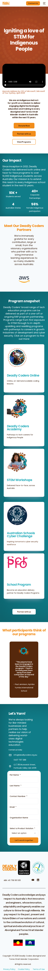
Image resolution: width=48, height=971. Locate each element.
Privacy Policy (9, 969)
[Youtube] (32, 879)
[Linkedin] (38, 879)
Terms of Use (39, 969)
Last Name (15, 785)
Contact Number (18, 796)
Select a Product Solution (22, 828)
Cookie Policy (24, 969)
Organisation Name (19, 817)
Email (12, 807)
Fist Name (14, 775)
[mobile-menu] (44, 3)
